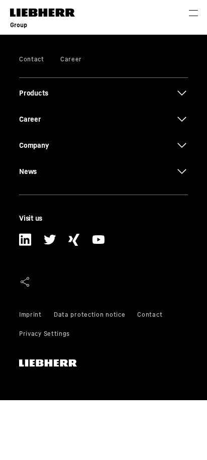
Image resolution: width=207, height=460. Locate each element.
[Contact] (149, 315)
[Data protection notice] (89, 315)
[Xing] (74, 243)
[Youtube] (98, 243)
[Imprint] (30, 315)
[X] (50, 243)
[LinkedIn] (25, 243)
